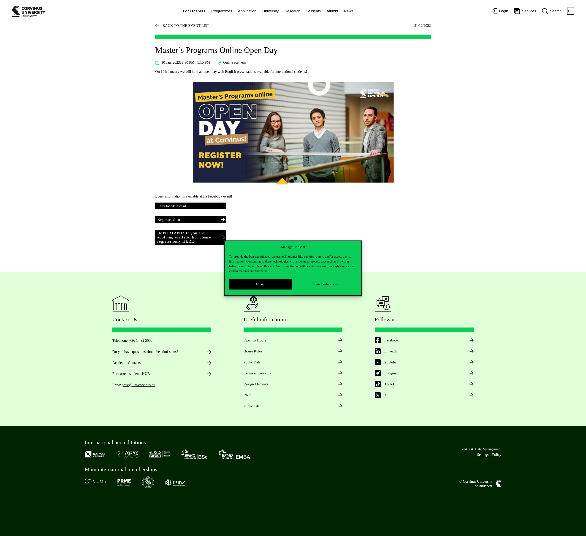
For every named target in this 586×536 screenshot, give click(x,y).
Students (313, 11)
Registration (168, 219)
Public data (252, 406)
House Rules (253, 351)
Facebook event (172, 206)
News (348, 11)
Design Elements (256, 384)
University (270, 11)
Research (292, 11)
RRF (247, 395)
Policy (496, 455)
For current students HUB (131, 374)
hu (570, 11)
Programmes (221, 11)
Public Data (252, 362)
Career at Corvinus (257, 373)
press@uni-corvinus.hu (138, 385)
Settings (482, 455)
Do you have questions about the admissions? (145, 352)
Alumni (332, 11)
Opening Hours (255, 340)
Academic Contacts (126, 363)
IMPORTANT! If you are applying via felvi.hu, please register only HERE (184, 237)
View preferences (325, 284)
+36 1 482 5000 (140, 340)
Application (247, 11)
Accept (260, 284)
